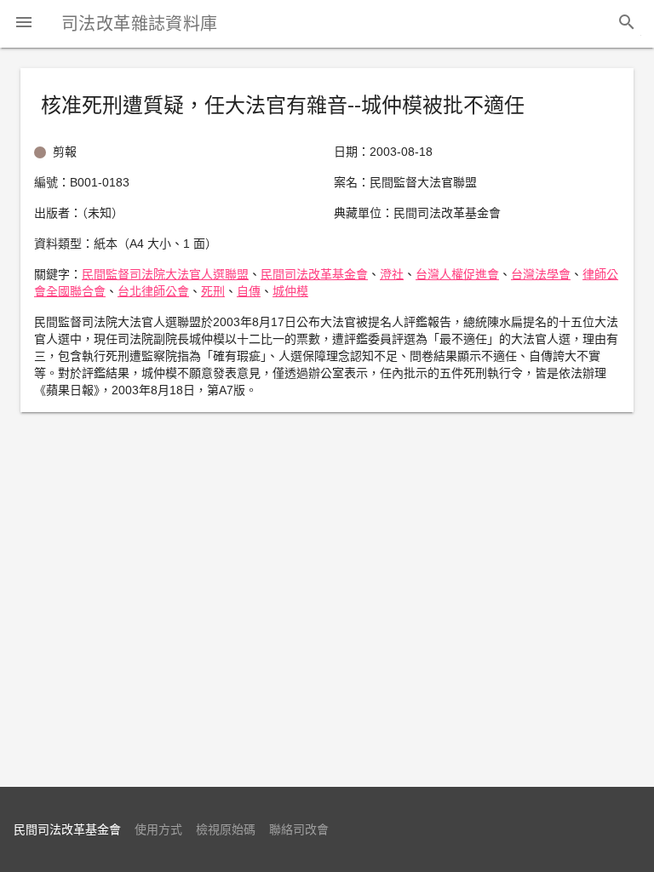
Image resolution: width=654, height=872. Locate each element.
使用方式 (158, 829)
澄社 (392, 274)
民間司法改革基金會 (314, 274)
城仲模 (290, 291)
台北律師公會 (153, 291)
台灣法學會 (541, 274)
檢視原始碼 (225, 829)
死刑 (213, 291)
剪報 (65, 151)
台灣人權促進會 (457, 274)
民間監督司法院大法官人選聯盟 (165, 274)
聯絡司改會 (299, 829)
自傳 (249, 291)
